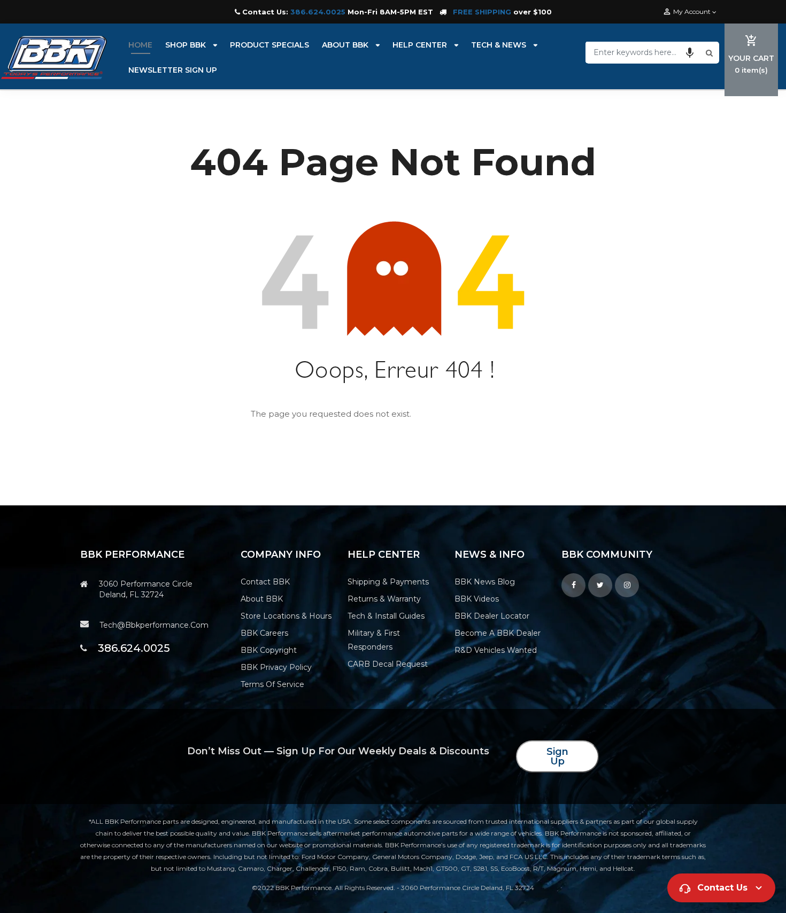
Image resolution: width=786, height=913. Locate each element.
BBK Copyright (269, 650)
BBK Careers (264, 633)
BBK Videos (476, 599)
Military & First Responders (374, 640)
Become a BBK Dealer (497, 633)
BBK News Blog (484, 582)
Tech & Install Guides (386, 616)
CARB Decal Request (388, 664)
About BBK (262, 599)
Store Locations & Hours (286, 616)
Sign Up (557, 756)
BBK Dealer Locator (491, 616)
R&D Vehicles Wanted (495, 650)
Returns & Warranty (384, 599)
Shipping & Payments (388, 582)
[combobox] (644, 52)
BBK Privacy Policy (276, 667)
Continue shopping (484, 414)
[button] (689, 52)
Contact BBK (265, 582)
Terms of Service (272, 684)
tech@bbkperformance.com (154, 625)
